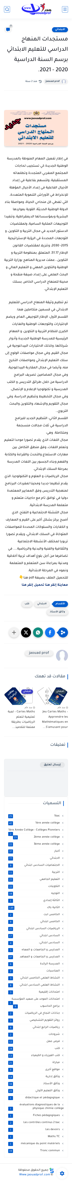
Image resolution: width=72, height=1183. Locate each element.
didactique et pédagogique (35, 1097)
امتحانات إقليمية (35, 992)
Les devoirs (35, 1129)
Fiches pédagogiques (35, 1115)
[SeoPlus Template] (51, 1170)
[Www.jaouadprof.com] (36, 9)
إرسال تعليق (52, 764)
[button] (50, 632)
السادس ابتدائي (35, 935)
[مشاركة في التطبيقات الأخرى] (14, 632)
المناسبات (35, 971)
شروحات (35, 1034)
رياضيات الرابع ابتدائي (35, 1027)
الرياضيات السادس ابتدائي (35, 928)
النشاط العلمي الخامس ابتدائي (35, 978)
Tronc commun (35, 1150)
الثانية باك (35, 907)
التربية (35, 872)
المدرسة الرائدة (35, 964)
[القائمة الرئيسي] (65, 9)
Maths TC (35, 1136)
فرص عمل (35, 1041)
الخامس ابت (35, 914)
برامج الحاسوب (38, 1006)
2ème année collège (37, 837)
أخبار (35, 851)
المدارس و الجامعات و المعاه (35, 950)
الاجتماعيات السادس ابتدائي (35, 865)
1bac (35, 816)
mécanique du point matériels (35, 1143)
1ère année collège (35, 823)
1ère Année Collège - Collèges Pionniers (34, 830)
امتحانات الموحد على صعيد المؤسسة (35, 999)
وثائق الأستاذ (57, 612)
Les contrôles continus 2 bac (35, 1122)
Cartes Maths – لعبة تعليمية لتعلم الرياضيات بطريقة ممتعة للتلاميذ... (21, 719)
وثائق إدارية (35, 1076)
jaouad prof (53, 81)
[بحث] (7, 9)
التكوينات (35, 886)
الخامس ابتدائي (35, 921)
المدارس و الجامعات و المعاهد (35, 957)
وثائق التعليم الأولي (35, 1090)
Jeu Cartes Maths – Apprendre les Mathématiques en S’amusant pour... (55, 719)
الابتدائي (60, 29)
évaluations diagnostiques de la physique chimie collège (37, 1106)
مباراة (35, 1062)
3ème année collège (35, 844)
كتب (27, 604)
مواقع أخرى (35, 1069)
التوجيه (35, 893)
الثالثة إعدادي (35, 900)
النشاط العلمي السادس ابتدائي (35, 985)
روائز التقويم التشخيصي (35, 1020)
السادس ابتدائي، (35, 942)
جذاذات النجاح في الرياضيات (35, 1013)
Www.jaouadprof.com (34, 1175)
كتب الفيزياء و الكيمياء (35, 1055)
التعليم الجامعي (35, 879)
